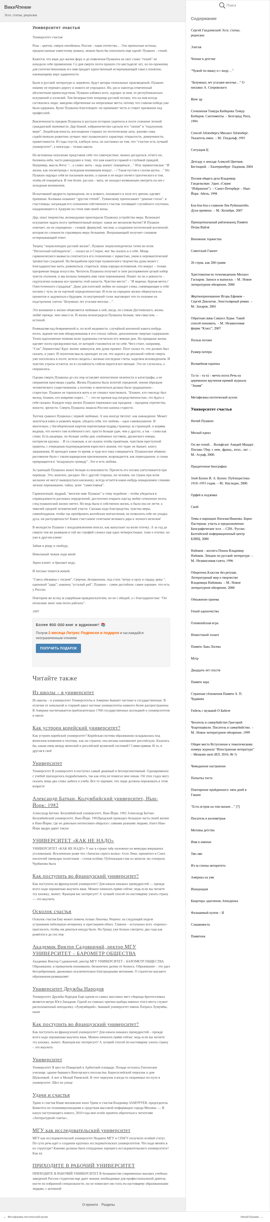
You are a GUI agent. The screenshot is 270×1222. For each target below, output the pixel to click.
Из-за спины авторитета (208, 865)
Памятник (198, 936)
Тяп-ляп (196, 853)
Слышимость (200, 924)
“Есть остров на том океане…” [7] (215, 806)
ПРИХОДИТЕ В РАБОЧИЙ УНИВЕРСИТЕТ (83, 1165)
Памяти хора (200, 682)
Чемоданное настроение (208, 766)
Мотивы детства (203, 830)
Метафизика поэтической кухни (214, 397)
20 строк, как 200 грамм (208, 262)
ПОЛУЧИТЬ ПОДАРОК (58, 648)
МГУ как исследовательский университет (81, 1130)
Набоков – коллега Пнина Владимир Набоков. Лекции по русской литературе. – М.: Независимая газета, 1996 (222, 555)
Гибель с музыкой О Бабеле (210, 710)
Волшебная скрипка (205, 363)
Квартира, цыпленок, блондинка (214, 900)
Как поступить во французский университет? (85, 875)
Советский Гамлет (204, 250)
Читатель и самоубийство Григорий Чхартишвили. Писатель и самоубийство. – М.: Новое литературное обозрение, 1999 (222, 727)
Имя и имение (201, 842)
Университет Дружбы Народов (68, 988)
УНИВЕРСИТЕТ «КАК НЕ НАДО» (73, 840)
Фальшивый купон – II (207, 912)
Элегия (196, 47)
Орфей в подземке (204, 495)
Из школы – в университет (63, 692)
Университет (47, 763)
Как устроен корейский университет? (76, 727)
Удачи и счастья (51, 1094)
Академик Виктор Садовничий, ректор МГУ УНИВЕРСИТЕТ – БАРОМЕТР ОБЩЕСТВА (84, 950)
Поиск (227, 5)
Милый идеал (201, 432)
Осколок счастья (51, 911)
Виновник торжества (206, 239)
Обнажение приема (205, 599)
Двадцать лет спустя (205, 670)
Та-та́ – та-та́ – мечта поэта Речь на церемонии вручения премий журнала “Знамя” (218, 380)
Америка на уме (202, 877)
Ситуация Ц (199, 149)
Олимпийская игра (204, 623)
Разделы (108, 1204)
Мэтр (194, 658)
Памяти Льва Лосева (206, 646)
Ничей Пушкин (202, 420)
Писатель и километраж (208, 818)
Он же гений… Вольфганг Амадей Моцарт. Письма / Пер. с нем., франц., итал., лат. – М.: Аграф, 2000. (222, 449)
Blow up (196, 99)
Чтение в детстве (203, 58)
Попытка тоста (201, 778)
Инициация (199, 889)
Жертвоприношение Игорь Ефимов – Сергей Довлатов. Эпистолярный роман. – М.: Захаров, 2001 (221, 301)
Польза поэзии (201, 340)
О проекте (90, 1204)
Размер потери (201, 351)
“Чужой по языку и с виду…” (212, 70)
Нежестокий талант (205, 634)
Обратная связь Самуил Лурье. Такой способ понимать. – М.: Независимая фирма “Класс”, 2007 (218, 323)
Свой (194, 506)
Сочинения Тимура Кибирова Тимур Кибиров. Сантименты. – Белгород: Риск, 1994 (221, 116)
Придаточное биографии (209, 466)
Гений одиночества (205, 611)
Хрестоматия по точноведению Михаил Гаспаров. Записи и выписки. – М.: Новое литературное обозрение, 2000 (221, 279)
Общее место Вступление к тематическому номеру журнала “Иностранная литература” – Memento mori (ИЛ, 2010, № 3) (222, 749)
